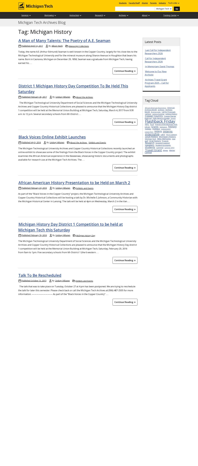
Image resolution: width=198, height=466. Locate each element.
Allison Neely (57, 46)
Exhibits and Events (97, 142)
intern (158, 131)
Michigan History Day (85, 235)
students (150, 147)
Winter (165, 150)
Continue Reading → (125, 70)
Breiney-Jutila (156, 112)
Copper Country (154, 116)
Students (123, 3)
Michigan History (167, 136)
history (172, 126)
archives (161, 110)
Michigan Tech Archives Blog (42, 22)
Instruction (74, 15)
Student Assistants (163, 145)
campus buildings (158, 114)
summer (160, 147)
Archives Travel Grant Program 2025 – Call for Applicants (157, 83)
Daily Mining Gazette (161, 118)
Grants (155, 126)
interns (168, 131)
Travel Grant (153, 150)
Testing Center (170, 15)
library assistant (171, 135)
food (152, 124)
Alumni (145, 3)
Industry (162, 3)
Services (25, 15)
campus (148, 114)
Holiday (148, 129)
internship (152, 134)
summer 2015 (169, 148)
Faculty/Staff (134, 3)
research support (162, 143)
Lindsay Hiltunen (62, 97)
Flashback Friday (160, 121)
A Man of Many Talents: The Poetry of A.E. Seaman (64, 40)
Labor (163, 134)
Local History (151, 136)
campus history (171, 114)
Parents (153, 3)
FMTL (147, 124)
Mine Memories (164, 139)
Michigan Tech (150, 139)
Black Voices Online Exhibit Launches (52, 137)
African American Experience (155, 108)
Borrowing (49, 15)
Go (177, 9)
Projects (165, 141)
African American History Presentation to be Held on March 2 (74, 182)
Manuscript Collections (79, 46)
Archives (122, 15)
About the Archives (84, 97)
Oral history (155, 141)
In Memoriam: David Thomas (159, 66)
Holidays (156, 129)
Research (99, 15)
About (144, 15)
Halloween (163, 127)
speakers (149, 145)
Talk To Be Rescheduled (39, 275)
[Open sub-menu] (178, 3)
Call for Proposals (168, 112)
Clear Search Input (152, 9)
